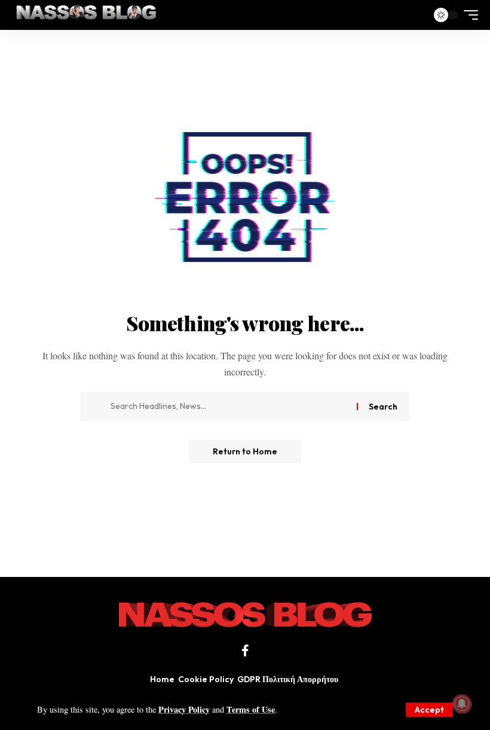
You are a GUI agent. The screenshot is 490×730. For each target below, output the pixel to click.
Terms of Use (250, 709)
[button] (429, 709)
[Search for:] (229, 406)
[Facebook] (245, 650)
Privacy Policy (184, 709)
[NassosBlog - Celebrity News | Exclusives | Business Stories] (87, 15)
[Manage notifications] (461, 703)
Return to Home (245, 451)
